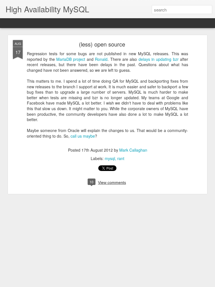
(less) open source (102, 44)
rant (120, 158)
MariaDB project (70, 59)
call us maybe (83, 136)
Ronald (101, 59)
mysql (110, 158)
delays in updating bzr (159, 59)
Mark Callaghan (133, 150)
